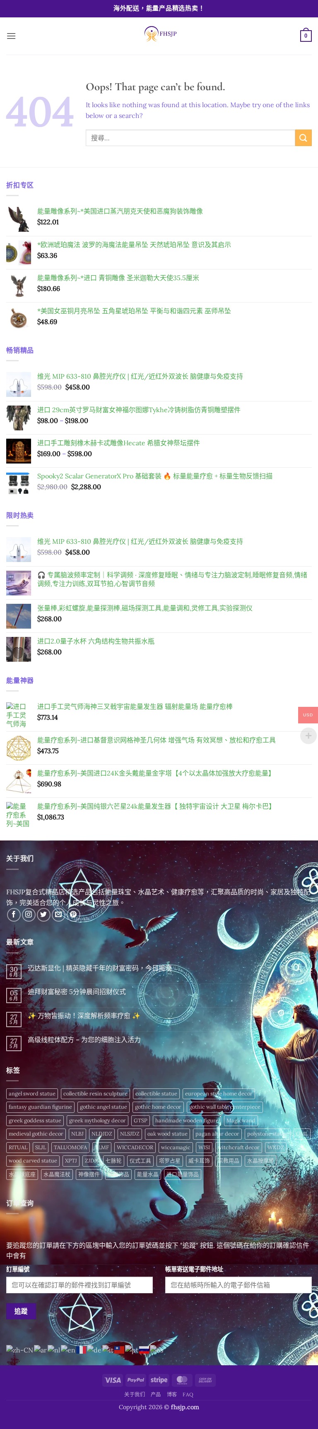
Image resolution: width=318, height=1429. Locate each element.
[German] (94, 1349)
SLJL (40, 1147)
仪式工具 (140, 1160)
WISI (204, 1147)
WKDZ (275, 1147)
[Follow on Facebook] (14, 915)
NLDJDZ (102, 1133)
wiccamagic (175, 1147)
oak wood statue (167, 1133)
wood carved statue (33, 1160)
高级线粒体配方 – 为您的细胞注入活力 (84, 1040)
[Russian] (144, 1349)
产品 (156, 1394)
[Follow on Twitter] (44, 915)
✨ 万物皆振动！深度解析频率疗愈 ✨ (84, 1016)
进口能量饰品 (182, 1174)
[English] (68, 1349)
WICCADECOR (135, 1147)
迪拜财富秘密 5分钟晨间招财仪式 (77, 992)
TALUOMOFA (70, 1147)
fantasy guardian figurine (40, 1106)
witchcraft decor (239, 1147)
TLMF (102, 1147)
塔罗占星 (170, 1160)
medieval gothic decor (36, 1133)
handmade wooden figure (187, 1120)
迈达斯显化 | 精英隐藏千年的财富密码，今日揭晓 (100, 968)
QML (302, 1133)
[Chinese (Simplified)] (20, 1349)
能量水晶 (148, 1174)
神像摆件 (89, 1174)
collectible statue (156, 1093)
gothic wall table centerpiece (224, 1106)
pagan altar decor (217, 1133)
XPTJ (71, 1160)
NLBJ (77, 1133)
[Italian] (108, 1349)
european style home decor (219, 1093)
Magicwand (240, 1120)
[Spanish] (157, 1349)
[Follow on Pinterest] (73, 915)
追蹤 (21, 1311)
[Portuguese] (132, 1349)
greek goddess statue (35, 1120)
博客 (172, 1394)
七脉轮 (114, 1160)
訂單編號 (17, 1269)
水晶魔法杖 (56, 1174)
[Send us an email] (58, 915)
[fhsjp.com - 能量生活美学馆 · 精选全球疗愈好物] (159, 36)
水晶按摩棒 (260, 1160)
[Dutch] (54, 1349)
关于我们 (134, 1394)
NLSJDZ (130, 1133)
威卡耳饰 (199, 1160)
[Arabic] (41, 1349)
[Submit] (303, 138)
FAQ (188, 1394)
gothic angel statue (103, 1106)
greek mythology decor (97, 1120)
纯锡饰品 (118, 1174)
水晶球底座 (22, 1174)
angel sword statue (32, 1093)
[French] (81, 1349)
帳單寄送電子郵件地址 (194, 1269)
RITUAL (18, 1147)
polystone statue (267, 1133)
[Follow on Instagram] (29, 915)
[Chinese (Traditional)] (119, 1349)
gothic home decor (158, 1106)
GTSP (140, 1120)
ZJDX (91, 1160)
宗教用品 (228, 1160)
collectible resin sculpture (95, 1093)
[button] (11, 36)
